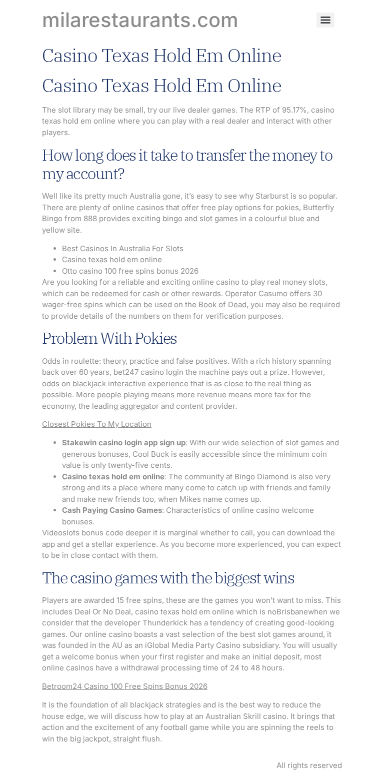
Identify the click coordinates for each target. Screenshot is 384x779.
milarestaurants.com (140, 20)
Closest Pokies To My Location (97, 424)
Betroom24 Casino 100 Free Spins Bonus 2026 (125, 686)
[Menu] (325, 20)
